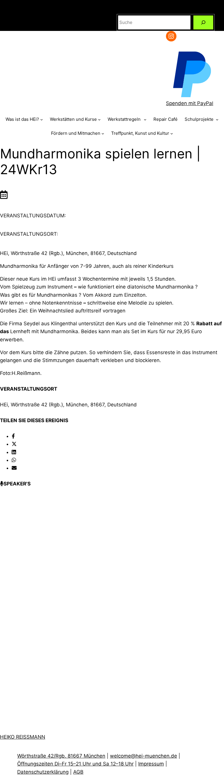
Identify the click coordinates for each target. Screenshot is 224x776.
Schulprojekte (200, 119)
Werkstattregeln (125, 119)
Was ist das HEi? (22, 119)
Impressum (151, 764)
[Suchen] (203, 22)
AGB (78, 772)
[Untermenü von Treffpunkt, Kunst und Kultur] (171, 133)
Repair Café (165, 119)
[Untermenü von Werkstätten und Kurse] (99, 119)
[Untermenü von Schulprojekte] (217, 119)
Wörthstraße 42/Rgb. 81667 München (61, 756)
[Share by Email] (14, 468)
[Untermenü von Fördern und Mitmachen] (103, 133)
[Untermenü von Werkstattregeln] (145, 119)
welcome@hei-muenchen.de (143, 756)
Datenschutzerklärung (43, 772)
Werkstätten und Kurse (73, 119)
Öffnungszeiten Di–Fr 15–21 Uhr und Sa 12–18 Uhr (75, 764)
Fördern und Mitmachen (75, 133)
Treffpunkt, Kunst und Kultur (140, 133)
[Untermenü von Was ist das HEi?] (41, 119)
